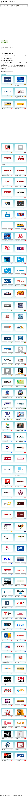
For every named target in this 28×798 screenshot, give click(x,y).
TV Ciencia (17, 386)
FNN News (17, 673)
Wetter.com (17, 108)
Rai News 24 (17, 285)
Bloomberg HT (17, 705)
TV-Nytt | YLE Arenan (19, 563)
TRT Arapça (17, 727)
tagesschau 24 (4, 84)
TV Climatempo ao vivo (19, 408)
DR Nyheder (4, 486)
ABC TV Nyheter (5, 596)
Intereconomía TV (5, 229)
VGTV (16, 607)
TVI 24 (3, 386)
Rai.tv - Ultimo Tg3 (18, 321)
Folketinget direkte (18, 497)
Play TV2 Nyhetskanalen (8, 71)
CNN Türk (17, 684)
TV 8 (3, 738)
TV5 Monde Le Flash (19, 274)
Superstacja (17, 749)
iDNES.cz (17, 640)
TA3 (2, 651)
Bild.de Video (4, 152)
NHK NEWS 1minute (5, 662)
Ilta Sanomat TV (5, 574)
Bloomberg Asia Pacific (6, 684)
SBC (16, 651)
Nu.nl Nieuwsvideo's (5, 452)
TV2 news (4, 497)
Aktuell (8, 5)
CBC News (4, 197)
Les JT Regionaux (5, 263)
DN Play (3, 629)
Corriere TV (4, 310)
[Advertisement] (14, 24)
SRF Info (3, 463)
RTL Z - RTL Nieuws (19, 441)
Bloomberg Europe (5, 175)
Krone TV (17, 452)
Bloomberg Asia (18, 186)
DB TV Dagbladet (5, 618)
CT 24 (16, 629)
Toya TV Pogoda (18, 760)
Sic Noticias (17, 364)
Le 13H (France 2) (18, 240)
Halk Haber (17, 738)
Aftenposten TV (18, 596)
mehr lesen (3, 68)
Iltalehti (16, 574)
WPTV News (4, 760)
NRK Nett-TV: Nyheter (6, 585)
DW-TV (3, 96)
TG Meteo (4, 353)
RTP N (3, 364)
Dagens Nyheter (5, 542)
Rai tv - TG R (4, 342)
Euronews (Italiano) (18, 353)
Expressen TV (17, 531)
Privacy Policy (14, 795)
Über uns (2, 795)
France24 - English (5, 274)
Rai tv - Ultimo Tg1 (18, 310)
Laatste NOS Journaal (19, 430)
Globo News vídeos (18, 397)
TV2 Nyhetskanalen (18, 585)
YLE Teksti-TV (4, 563)
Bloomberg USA (18, 175)
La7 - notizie (17, 342)
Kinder (13, 5)
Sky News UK (17, 163)
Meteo (3, 640)
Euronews (4, 375)
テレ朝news (4, 673)
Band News (4, 408)
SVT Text (3, 531)
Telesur (3, 430)
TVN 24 (3, 749)
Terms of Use (8, 795)
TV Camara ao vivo (5, 419)
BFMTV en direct (18, 229)
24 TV (16, 716)
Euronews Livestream (19, 152)
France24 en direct (18, 263)
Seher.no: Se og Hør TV (19, 618)
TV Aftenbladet (4, 607)
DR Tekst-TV (17, 486)
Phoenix (3, 108)
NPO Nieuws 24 (5, 441)
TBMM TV (4, 727)
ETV (16, 375)
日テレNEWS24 (18, 662)
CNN (3, 186)
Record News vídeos (6, 397)
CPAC (16, 197)
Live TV (3, 5)
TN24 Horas (17, 419)
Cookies (20, 795)
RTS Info (16, 463)
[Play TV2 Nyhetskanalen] (4, 41)
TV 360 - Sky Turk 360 (6, 705)
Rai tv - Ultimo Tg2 (5, 321)
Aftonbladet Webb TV (19, 542)
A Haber (3, 716)
